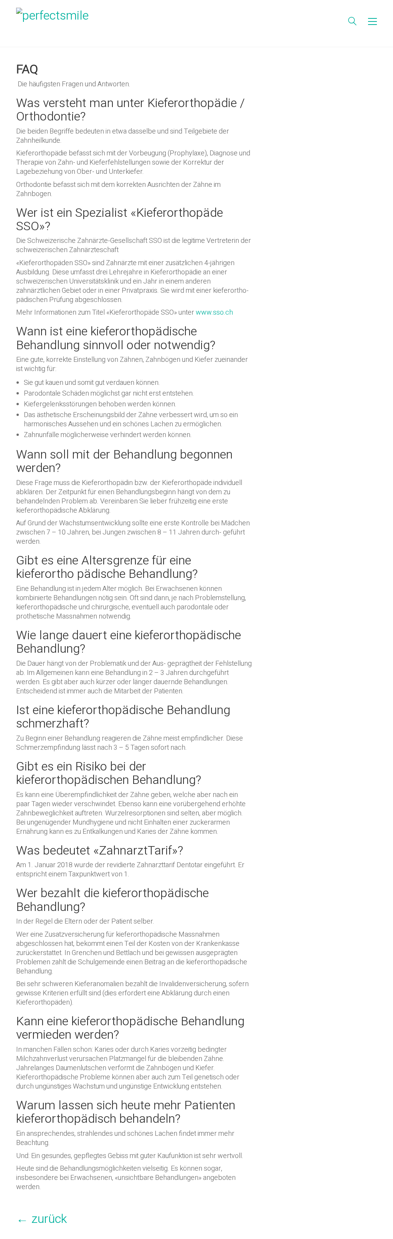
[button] (372, 21)
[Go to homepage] (64, 21)
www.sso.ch (214, 312)
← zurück (41, 1219)
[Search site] (352, 22)
